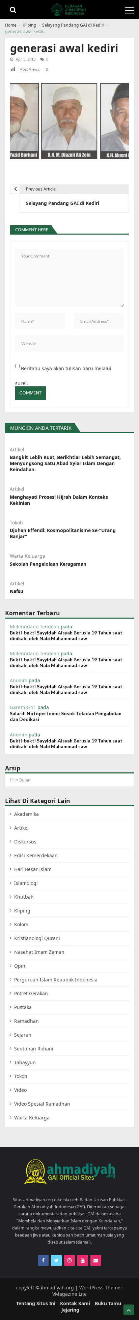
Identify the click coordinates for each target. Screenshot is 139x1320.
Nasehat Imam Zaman (39, 952)
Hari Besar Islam (33, 869)
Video (20, 1090)
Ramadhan (26, 1021)
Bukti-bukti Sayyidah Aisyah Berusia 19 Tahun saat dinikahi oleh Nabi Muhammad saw (66, 635)
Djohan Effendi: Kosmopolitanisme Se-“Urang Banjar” (63, 533)
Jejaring (70, 1310)
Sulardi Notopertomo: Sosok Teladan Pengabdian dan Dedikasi (65, 716)
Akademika (26, 814)
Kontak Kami (75, 1303)
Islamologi (26, 883)
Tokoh (16, 523)
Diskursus (25, 841)
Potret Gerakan (31, 993)
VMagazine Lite (69, 1294)
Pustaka (23, 1007)
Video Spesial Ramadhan (42, 1104)
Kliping (22, 910)
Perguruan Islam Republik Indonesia (56, 979)
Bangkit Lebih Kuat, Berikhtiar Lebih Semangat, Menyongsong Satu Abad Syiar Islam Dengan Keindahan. (65, 463)
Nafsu (16, 591)
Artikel (17, 450)
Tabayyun (25, 1062)
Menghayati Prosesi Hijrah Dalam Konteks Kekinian (59, 500)
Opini (20, 966)
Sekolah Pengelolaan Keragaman (48, 564)
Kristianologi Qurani (37, 938)
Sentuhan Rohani (33, 1048)
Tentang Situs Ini (35, 1303)
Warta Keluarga (27, 556)
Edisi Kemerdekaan (36, 855)
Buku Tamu (108, 1303)
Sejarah (22, 1035)
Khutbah (24, 897)
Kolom (21, 924)
